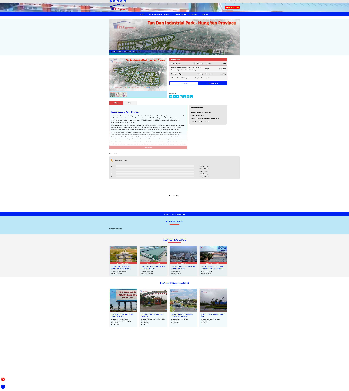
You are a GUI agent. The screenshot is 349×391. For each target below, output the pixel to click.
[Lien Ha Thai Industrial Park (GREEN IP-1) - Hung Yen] (153, 308)
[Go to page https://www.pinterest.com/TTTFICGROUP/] (121, 1)
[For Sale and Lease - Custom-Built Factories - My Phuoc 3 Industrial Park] (183, 261)
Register (228, 1)
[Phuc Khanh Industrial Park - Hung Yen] (123, 308)
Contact (205, 14)
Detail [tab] (116, 103)
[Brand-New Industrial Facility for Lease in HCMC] (123, 261)
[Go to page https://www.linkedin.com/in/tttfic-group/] (125, 1)
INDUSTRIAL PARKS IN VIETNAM (186, 14)
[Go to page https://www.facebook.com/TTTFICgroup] (111, 1)
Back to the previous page (174, 214)
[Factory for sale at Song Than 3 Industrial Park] (153, 261)
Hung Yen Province (170, 142)
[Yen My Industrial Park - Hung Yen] (183, 308)
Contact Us (236, 1)
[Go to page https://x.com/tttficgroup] (118, 1)
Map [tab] (129, 103)
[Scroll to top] (3, 387)
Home (142, 14)
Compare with (212, 83)
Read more (148, 147)
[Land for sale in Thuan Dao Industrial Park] (213, 261)
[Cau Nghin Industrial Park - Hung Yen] (213, 308)
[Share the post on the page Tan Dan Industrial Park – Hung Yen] (170, 96)
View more (184, 83)
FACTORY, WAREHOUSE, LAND (159, 14)
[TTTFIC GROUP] (118, 7)
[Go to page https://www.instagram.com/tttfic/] (114, 1)
